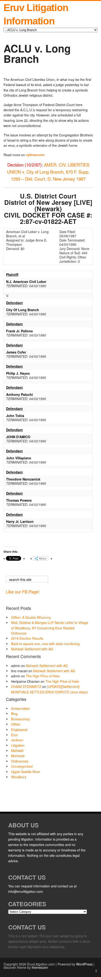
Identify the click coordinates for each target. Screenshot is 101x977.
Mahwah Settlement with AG (32, 649)
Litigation (17, 745)
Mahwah (17, 750)
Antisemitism (20, 708)
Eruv (14, 734)
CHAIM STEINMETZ (26, 686)
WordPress (84, 964)
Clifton (15, 724)
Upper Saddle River (25, 771)
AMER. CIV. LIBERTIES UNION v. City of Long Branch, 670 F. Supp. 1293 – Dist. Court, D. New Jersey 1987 (48, 172)
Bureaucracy (20, 719)
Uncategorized (22, 766)
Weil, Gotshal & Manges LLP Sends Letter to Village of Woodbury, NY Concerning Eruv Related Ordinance (49, 627)
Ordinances (19, 761)
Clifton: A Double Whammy (31, 617)
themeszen (40, 967)
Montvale (18, 755)
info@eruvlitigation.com (25, 891)
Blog (14, 713)
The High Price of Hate (43, 676)
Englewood (19, 729)
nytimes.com (35, 154)
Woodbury (18, 776)
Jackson (17, 740)
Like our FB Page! (22, 591)
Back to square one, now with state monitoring (45, 643)
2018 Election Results (27, 638)
